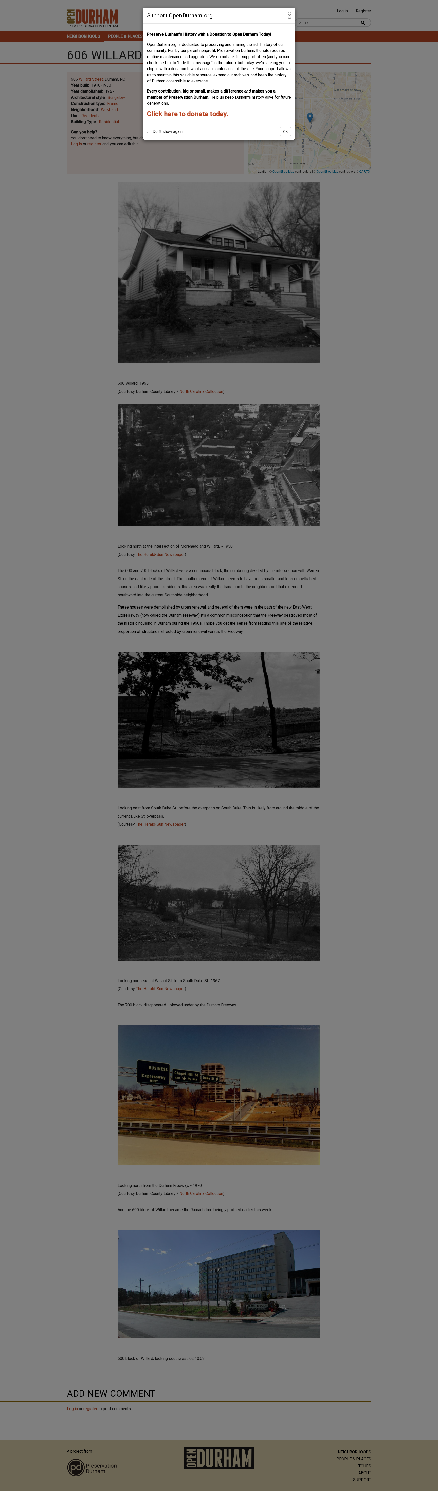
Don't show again (167, 131)
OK (285, 132)
